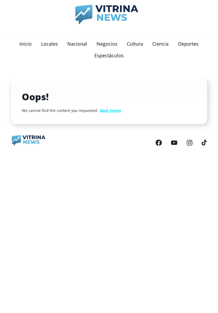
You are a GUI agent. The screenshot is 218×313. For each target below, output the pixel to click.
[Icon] (158, 142)
